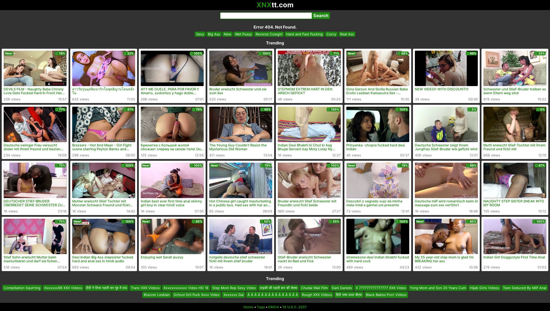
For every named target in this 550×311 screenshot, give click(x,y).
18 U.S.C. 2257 (294, 307)
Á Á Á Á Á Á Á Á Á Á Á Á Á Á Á (273, 295)
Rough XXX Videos (317, 295)
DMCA (273, 307)
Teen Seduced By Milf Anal (524, 288)
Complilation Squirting (22, 288)
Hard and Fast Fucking (304, 34)
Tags (261, 307)
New (227, 34)
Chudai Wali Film (314, 288)
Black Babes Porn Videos (386, 295)
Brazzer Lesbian (157, 295)
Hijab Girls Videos (484, 288)
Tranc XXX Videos (145, 288)
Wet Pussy (243, 34)
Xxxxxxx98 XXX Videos (63, 288)
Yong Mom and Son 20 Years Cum (438, 288)
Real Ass (347, 34)
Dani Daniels (342, 288)
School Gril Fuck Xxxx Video (197, 295)
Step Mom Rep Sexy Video (234, 288)
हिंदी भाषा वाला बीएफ (349, 295)
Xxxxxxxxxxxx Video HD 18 (185, 288)
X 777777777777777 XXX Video (381, 288)
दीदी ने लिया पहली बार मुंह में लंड (106, 288)
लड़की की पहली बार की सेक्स (278, 288)
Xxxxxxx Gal (233, 295)
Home (248, 307)
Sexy (200, 34)
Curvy (331, 34)
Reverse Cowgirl (269, 34)
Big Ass (214, 34)
